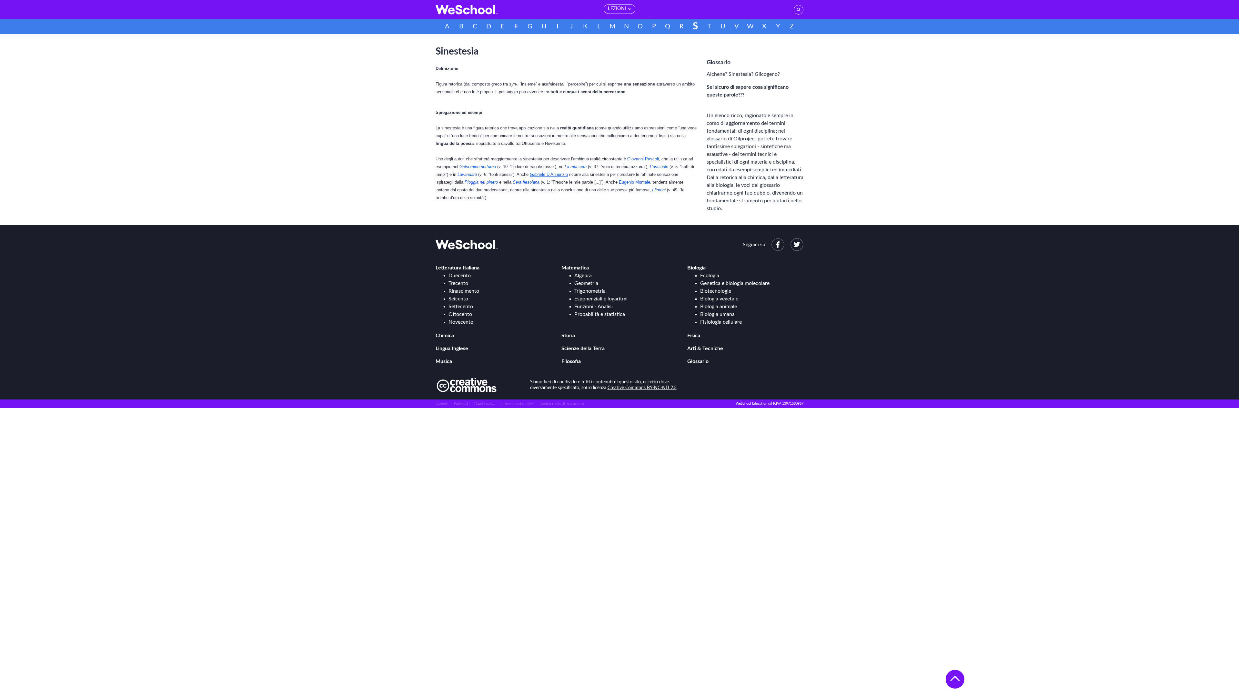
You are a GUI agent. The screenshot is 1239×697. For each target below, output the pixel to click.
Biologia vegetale (719, 298)
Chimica (445, 335)
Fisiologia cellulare (721, 322)
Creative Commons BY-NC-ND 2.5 (642, 388)
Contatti (442, 403)
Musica (444, 361)
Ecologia (709, 275)
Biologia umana (717, 314)
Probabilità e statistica (599, 314)
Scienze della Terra (583, 348)
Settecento (460, 306)
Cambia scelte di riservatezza (562, 403)
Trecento (458, 283)
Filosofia (571, 361)
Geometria (586, 283)
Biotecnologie (715, 291)
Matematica (575, 267)
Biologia (696, 267)
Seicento (458, 298)
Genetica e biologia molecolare (735, 283)
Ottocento (460, 314)
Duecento (459, 275)
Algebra (583, 275)
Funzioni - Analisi (593, 306)
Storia (568, 335)
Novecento (460, 322)
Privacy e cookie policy (517, 403)
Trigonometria (590, 291)
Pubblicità (461, 403)
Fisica (693, 335)
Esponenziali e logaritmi (601, 298)
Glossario (698, 361)
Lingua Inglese (452, 348)
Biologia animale (718, 306)
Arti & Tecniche (705, 348)
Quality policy (484, 403)
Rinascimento (463, 291)
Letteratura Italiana (457, 267)
